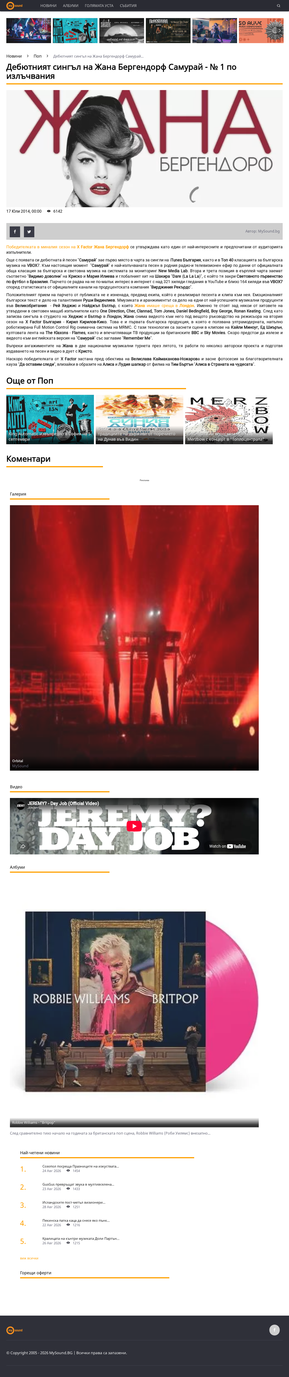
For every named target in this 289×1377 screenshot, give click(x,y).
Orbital (17, 760)
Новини (48, 5)
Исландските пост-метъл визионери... (73, 1202)
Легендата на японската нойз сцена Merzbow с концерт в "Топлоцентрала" (225, 436)
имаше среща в (164, 305)
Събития (128, 5)
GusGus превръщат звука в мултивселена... (78, 1184)
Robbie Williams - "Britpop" (34, 1122)
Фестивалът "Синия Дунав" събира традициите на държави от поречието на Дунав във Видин (136, 434)
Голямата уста (99, 5)
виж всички (29, 1258)
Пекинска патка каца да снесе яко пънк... (76, 1220)
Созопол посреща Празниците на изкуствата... (80, 1166)
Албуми (70, 5)
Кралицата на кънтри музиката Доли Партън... (80, 1238)
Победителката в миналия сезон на (67, 246)
